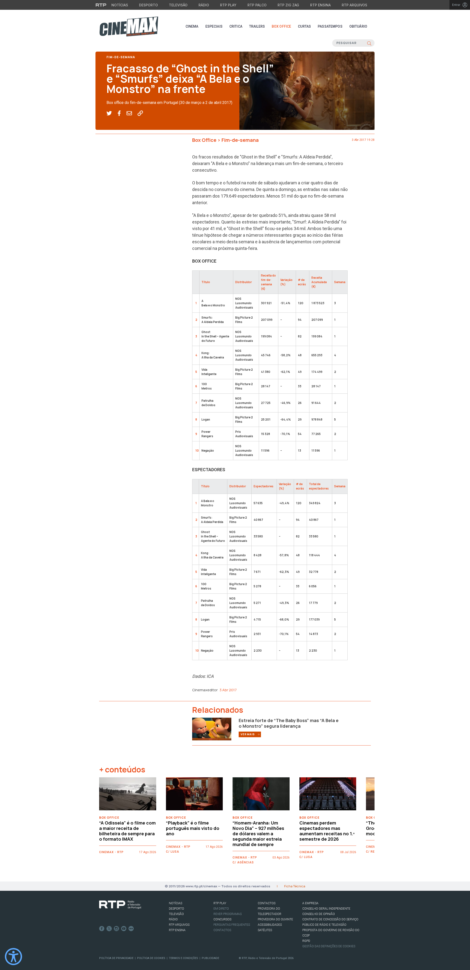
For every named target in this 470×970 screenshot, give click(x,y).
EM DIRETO (221, 908)
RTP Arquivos (354, 5)
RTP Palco (257, 5)
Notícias (119, 5)
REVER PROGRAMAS (227, 914)
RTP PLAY (219, 903)
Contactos (222, 930)
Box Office (281, 26)
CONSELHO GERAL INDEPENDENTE (326, 908)
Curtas (304, 26)
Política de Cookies (151, 958)
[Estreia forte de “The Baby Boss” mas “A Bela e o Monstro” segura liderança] (211, 728)
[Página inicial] (128, 26)
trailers (257, 26)
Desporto (148, 5)
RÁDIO (173, 919)
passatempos (330, 26)
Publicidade (210, 958)
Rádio (204, 5)
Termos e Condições (183, 958)
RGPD (306, 941)
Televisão (178, 5)
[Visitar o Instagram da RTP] (116, 928)
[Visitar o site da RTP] (101, 5)
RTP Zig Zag (288, 5)
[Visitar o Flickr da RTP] (131, 928)
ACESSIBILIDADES (270, 924)
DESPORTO (176, 908)
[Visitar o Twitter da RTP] (109, 928)
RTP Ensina (320, 5)
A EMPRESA (310, 903)
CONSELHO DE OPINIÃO (318, 914)
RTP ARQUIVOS (179, 924)
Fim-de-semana (120, 57)
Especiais (214, 26)
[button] (112, 113)
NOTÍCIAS (175, 903)
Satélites (265, 930)
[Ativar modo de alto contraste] (13, 956)
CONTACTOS (266, 903)
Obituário (358, 26)
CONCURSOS (222, 919)
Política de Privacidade (116, 958)
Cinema (192, 26)
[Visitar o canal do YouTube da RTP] (124, 928)
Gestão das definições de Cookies (328, 946)
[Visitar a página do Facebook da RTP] (102, 928)
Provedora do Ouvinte (275, 919)
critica (235, 26)
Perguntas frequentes (231, 924)
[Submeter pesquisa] (369, 43)
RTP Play (228, 5)
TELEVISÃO (176, 914)
